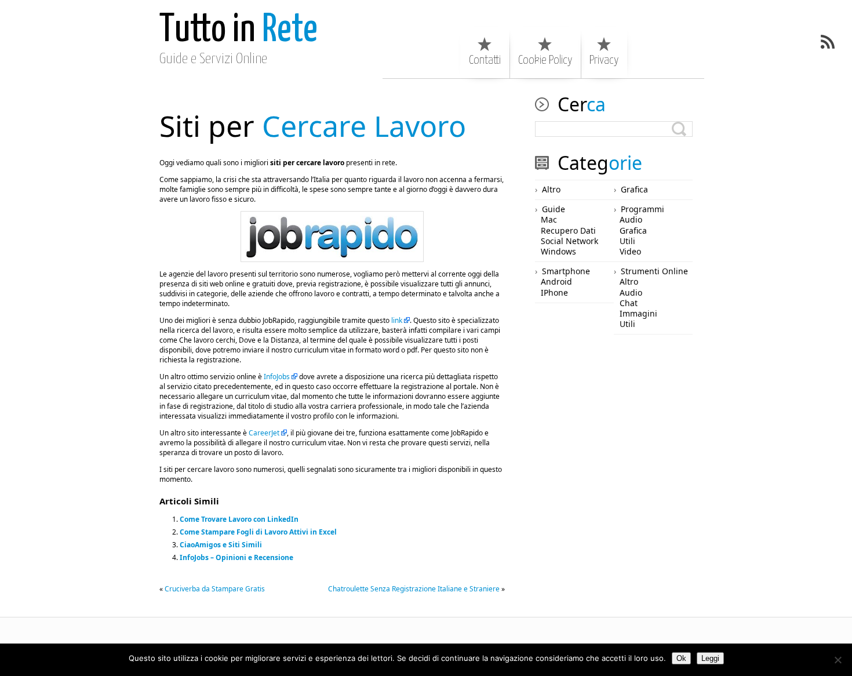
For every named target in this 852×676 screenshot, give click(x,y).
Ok (681, 658)
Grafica (634, 189)
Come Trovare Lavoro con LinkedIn (239, 519)
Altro (551, 189)
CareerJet (264, 433)
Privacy (603, 60)
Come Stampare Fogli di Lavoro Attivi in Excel (258, 532)
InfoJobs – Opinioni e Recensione (236, 557)
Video (630, 251)
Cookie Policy (545, 60)
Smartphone (566, 271)
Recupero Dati (568, 230)
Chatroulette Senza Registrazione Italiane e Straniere (414, 589)
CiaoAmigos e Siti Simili (221, 545)
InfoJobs (277, 376)
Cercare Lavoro (312, 126)
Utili (627, 240)
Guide (553, 209)
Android (556, 281)
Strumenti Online (654, 271)
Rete (238, 30)
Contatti (485, 60)
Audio (631, 219)
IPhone (554, 292)
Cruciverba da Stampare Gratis (215, 589)
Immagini (638, 313)
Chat (629, 302)
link (396, 320)
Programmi (642, 209)
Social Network (569, 240)
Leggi (710, 658)
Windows (558, 251)
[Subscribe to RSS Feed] (828, 42)
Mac (549, 219)
